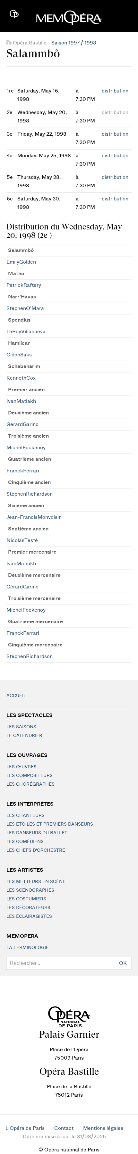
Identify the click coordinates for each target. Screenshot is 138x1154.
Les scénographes (30, 890)
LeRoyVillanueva (26, 331)
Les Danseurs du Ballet (36, 833)
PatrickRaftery (23, 285)
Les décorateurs (28, 908)
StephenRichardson (29, 494)
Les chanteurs (25, 815)
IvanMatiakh (21, 401)
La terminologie (27, 948)
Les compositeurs (29, 775)
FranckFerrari (22, 470)
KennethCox (21, 378)
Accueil (16, 695)
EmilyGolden (21, 262)
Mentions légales (103, 1128)
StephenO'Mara (25, 308)
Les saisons (21, 727)
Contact (63, 1128)
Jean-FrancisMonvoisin (34, 517)
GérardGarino (22, 424)
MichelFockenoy (26, 447)
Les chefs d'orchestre (35, 850)
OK (123, 963)
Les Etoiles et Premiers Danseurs (49, 824)
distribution (115, 90)
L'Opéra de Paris (25, 1128)
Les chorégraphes (30, 784)
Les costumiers (26, 899)
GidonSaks (19, 354)
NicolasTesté (22, 540)
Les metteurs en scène (35, 881)
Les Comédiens (25, 841)
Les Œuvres (21, 767)
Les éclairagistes (29, 916)
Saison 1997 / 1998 (73, 42)
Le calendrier (24, 735)
